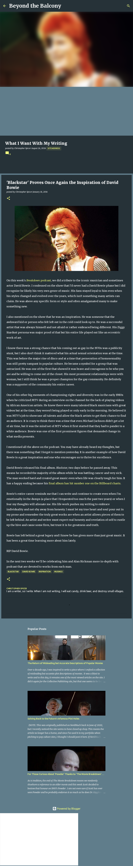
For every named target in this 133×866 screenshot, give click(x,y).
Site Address (54, 148)
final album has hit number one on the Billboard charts (85, 483)
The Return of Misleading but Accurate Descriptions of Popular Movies (65, 663)
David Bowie (28, 572)
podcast (38, 280)
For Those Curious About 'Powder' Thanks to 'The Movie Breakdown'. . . (66, 774)
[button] (8, 198)
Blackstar (13, 572)
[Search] (128, 6)
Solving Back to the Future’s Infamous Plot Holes (53, 718)
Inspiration (45, 572)
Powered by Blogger (68, 808)
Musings (58, 572)
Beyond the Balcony (35, 6)
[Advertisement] (66, 111)
